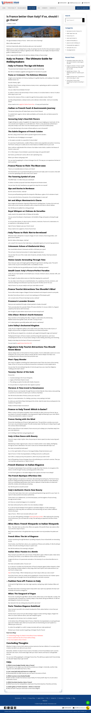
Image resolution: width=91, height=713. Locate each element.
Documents (18, 698)
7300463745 (86, 3)
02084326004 (62, 3)
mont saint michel (71, 38)
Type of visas (11, 8)
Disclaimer (61, 698)
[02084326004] (88, 708)
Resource (45, 700)
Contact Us (53, 8)
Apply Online (32, 8)
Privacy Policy (31, 698)
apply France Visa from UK (24, 343)
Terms (24, 698)
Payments (44, 8)
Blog (74, 698)
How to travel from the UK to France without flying (21, 637)
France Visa (69, 36)
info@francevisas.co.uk (74, 3)
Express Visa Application (82, 8)
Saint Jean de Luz (71, 47)
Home (3, 8)
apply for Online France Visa (26, 104)
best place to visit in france (73, 31)
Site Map (68, 698)
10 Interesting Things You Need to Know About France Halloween (25, 635)
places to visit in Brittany (72, 43)
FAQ (47, 698)
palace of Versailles (71, 40)
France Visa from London (36, 516)
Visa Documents (22, 8)
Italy (9, 573)
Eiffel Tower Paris (71, 33)
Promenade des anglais (72, 45)
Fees (39, 8)
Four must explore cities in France (17, 639)
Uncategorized (70, 50)
